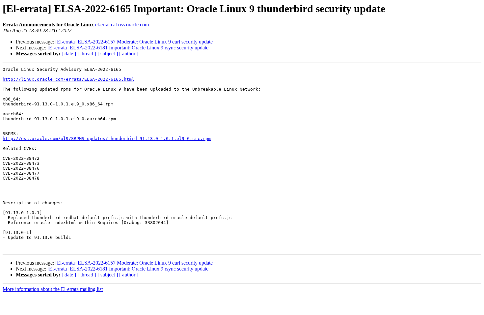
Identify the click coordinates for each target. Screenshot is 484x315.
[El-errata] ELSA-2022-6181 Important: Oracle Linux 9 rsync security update (127, 47)
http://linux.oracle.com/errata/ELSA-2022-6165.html (68, 79)
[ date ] (69, 53)
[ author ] (128, 53)
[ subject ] (107, 53)
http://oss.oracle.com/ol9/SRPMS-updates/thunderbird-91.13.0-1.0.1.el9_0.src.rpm (107, 138)
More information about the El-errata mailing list (53, 289)
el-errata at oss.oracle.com (122, 24)
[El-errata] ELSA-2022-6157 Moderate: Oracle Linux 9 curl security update (134, 41)
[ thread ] (86, 53)
